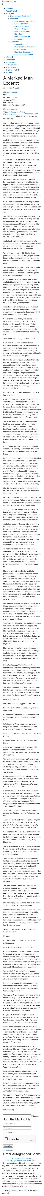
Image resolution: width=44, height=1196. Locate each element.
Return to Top (8, 1110)
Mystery (17, 44)
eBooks (9, 57)
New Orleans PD (21, 36)
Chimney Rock (20, 26)
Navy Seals (18, 34)
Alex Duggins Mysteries (23, 21)
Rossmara (18, 39)
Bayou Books (19, 24)
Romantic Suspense (22, 54)
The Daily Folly (12, 70)
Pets (7, 72)
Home (8, 8)
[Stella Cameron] (9, 1)
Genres (13, 42)
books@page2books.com (15, 1160)
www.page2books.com (23, 1158)
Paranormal (19, 49)
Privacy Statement (8, 1150)
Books (8, 13)
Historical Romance (22, 52)
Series (12, 19)
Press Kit (9, 67)
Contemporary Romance (24, 47)
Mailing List (10, 65)
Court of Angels (20, 29)
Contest (9, 60)
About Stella (11, 11)
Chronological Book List (20, 16)
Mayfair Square (20, 31)
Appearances (11, 62)
